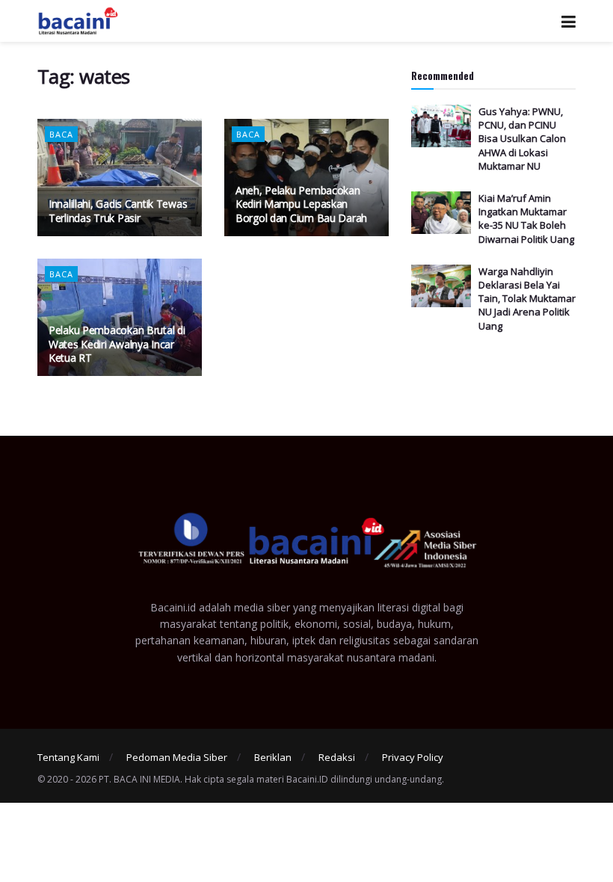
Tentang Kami (68, 757)
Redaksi (336, 757)
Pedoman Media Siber (176, 757)
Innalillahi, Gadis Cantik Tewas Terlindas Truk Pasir (118, 210)
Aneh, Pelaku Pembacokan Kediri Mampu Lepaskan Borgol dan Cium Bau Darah (301, 203)
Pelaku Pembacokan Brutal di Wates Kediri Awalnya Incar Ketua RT (117, 343)
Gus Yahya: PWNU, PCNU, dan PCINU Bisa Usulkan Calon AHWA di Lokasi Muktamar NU (522, 139)
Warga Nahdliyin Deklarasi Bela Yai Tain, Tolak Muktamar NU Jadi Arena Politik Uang (527, 299)
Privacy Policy (412, 757)
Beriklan (273, 757)
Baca (61, 134)
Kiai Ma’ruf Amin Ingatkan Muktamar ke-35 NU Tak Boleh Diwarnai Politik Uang (526, 218)
